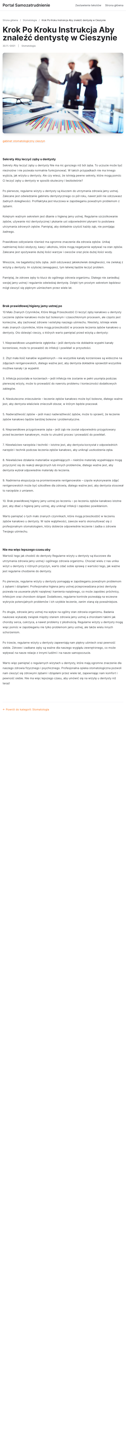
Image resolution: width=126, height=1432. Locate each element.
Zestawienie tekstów (88, 5)
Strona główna (114, 5)
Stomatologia (30, 20)
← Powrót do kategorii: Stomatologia (26, 709)
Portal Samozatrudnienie (26, 5)
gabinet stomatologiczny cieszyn (24, 141)
